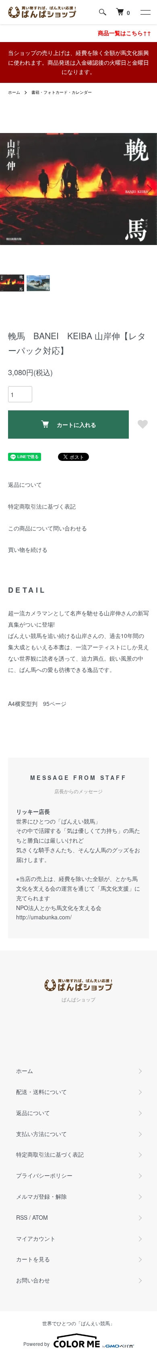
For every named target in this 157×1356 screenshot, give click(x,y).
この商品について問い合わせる (47, 528)
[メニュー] (145, 12)
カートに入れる (76, 424)
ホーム (14, 92)
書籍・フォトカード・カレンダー (61, 92)
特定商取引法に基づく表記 (42, 506)
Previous (9, 189)
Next (148, 189)
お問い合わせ (33, 1280)
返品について (25, 484)
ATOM (40, 1217)
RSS (21, 1217)
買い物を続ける (28, 549)
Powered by (36, 1343)
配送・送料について (41, 1092)
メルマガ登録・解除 (41, 1196)
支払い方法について (41, 1134)
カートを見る (33, 1259)
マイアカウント (36, 1238)
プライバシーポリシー (44, 1175)
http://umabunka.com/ (44, 917)
